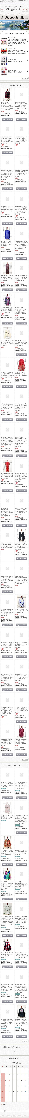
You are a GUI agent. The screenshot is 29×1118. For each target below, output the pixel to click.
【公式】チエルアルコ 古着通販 (12, 10)
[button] (2, 9)
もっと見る (24, 78)
